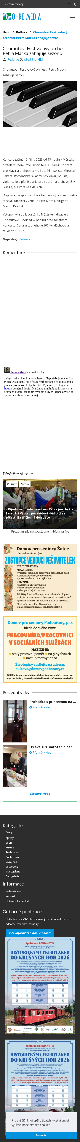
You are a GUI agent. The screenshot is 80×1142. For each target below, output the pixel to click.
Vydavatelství (13, 891)
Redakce (13, 59)
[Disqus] (40, 309)
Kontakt (10, 896)
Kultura (21, 32)
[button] (51, 1125)
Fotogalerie (12, 876)
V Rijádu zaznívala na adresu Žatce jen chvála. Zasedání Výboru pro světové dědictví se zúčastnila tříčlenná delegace (40, 513)
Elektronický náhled (17, 901)
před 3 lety (31, 59)
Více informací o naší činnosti (30, 933)
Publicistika (12, 857)
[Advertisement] (40, 141)
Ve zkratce (12, 866)
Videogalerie (13, 871)
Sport (9, 842)
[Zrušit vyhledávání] (74, 4)
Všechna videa (40, 794)
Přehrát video (42, 707)
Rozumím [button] (41, 1135)
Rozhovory (12, 852)
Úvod (6, 32)
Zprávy (24, 484)
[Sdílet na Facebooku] (41, 59)
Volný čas (11, 862)
